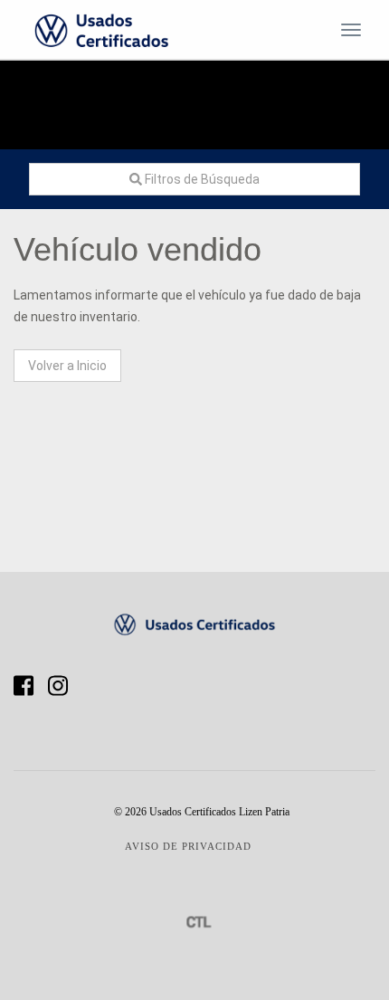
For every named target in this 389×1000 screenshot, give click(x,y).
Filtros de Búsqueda (201, 179)
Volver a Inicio (67, 365)
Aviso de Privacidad (188, 846)
